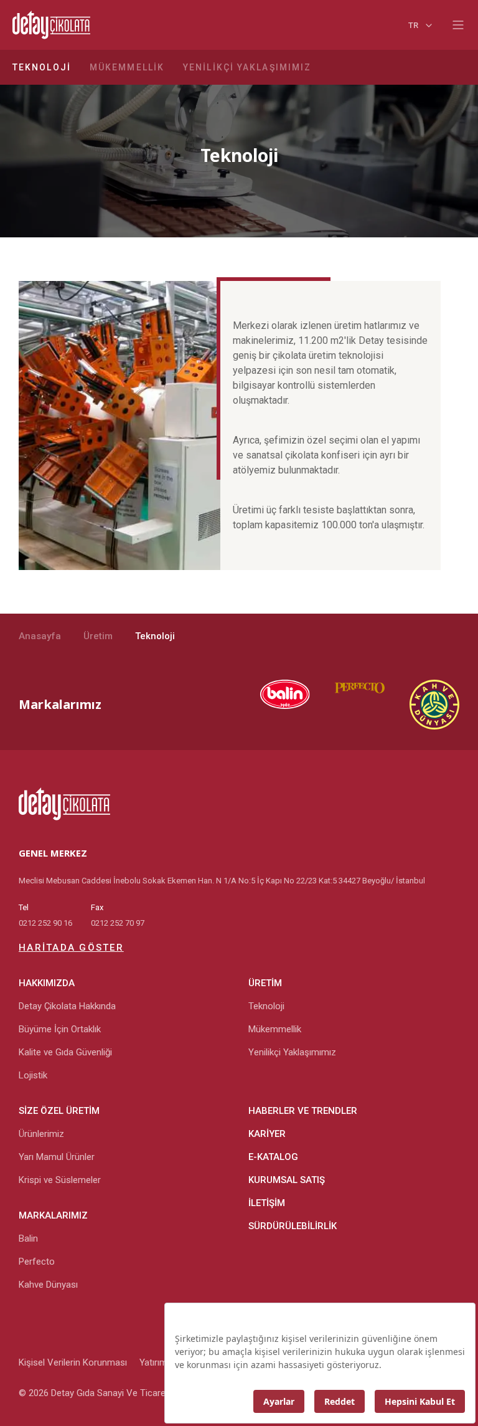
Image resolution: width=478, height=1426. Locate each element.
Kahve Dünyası (48, 1284)
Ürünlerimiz (41, 1133)
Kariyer (267, 1133)
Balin (28, 1238)
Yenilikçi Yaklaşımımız (247, 67)
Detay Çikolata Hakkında (67, 1006)
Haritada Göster (71, 947)
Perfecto (37, 1261)
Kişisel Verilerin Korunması (73, 1362)
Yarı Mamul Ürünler (57, 1156)
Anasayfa (40, 636)
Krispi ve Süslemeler (60, 1180)
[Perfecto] (347, 705)
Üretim (98, 636)
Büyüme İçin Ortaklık (60, 1029)
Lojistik (33, 1075)
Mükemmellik (127, 67)
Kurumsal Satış (286, 1180)
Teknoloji (41, 67)
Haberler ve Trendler (302, 1110)
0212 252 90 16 (45, 923)
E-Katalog (273, 1156)
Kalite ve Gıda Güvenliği (65, 1052)
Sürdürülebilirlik (292, 1226)
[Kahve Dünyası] (422, 705)
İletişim (266, 1203)
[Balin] (272, 705)
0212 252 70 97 (117, 923)
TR (413, 25)
